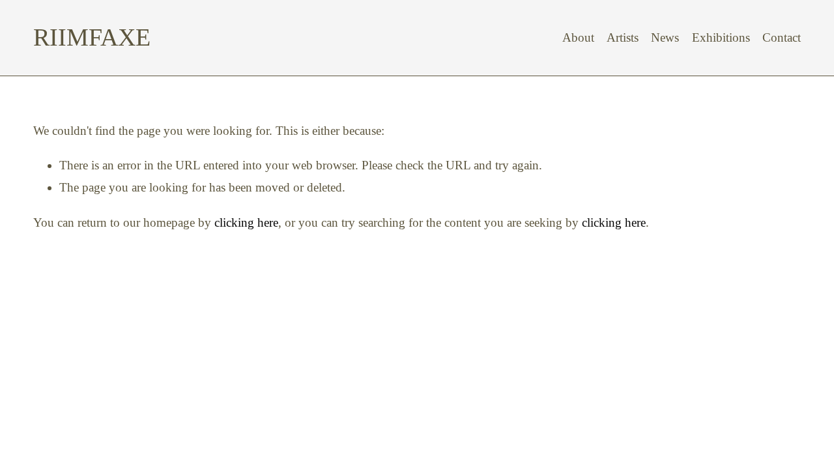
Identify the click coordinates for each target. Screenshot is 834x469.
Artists (623, 37)
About (578, 37)
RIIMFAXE (92, 37)
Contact (781, 37)
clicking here (246, 222)
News (665, 37)
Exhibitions (721, 37)
